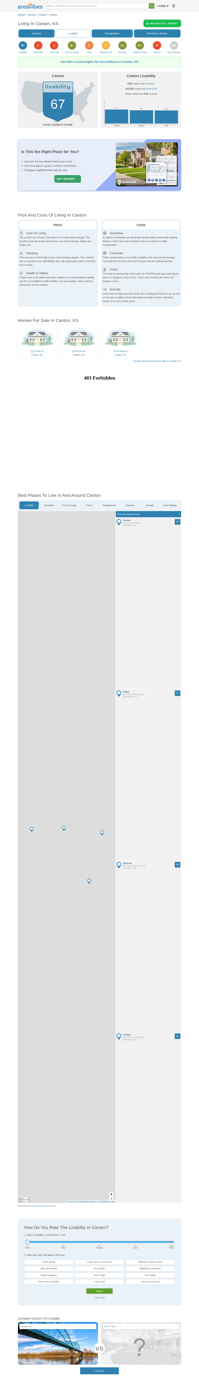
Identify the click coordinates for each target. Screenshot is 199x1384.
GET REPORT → (68, 178)
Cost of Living (69, 505)
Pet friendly (150, 1275)
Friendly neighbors (48, 1275)
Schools (150, 505)
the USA (152, 88)
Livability (161, 5)
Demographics (112, 33)
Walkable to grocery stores (150, 1262)
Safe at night (99, 1275)
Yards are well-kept (48, 1268)
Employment (109, 505)
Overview (36, 33)
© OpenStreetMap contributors (86, 1202)
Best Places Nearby (157, 33)
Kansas (32, 15)
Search (21, 15)
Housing (129, 505)
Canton (42, 15)
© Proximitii (70, 1202)
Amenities (49, 505)
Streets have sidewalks (48, 1282)
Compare (99, 1371)
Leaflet (112, 1202)
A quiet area (99, 1282)
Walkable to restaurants (150, 1268)
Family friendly (48, 1262)
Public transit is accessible (99, 1262)
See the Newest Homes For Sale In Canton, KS (157, 361)
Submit (99, 1291)
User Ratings (170, 505)
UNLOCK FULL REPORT (164, 23)
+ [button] (111, 1194)
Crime (89, 505)
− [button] (111, 1199)
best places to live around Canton (41, 1206)
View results (99, 1297)
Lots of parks (99, 1268)
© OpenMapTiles (103, 1202)
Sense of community (150, 1282)
